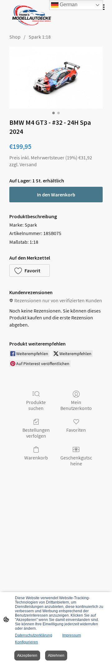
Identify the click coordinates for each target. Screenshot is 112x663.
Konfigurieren (26, 642)
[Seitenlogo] (30, 15)
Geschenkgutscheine (76, 460)
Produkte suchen (36, 405)
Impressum (71, 635)
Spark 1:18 (40, 37)
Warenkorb (36, 457)
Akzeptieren (27, 655)
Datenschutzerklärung (33, 635)
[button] (29, 270)
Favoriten (76, 430)
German (67, 4)
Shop (15, 37)
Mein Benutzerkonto (76, 405)
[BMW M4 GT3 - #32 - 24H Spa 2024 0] (56, 78)
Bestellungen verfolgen (36, 433)
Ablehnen (56, 655)
